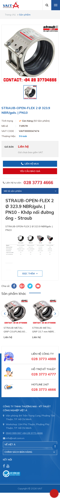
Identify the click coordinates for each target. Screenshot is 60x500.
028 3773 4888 (43, 359)
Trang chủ (10, 14)
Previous (5, 313)
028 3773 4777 (43, 374)
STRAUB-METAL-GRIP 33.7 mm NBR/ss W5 (44, 329)
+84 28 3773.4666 (32, 433)
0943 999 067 (14, 433)
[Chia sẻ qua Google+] (22, 286)
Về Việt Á (10, 444)
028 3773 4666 (38, 182)
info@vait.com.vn (15, 438)
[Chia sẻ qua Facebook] (14, 286)
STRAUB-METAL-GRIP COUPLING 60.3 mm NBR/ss (15, 329)
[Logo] (9, 4)
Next (55, 313)
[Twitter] (30, 286)
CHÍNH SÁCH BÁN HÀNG (18, 451)
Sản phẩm (24, 14)
